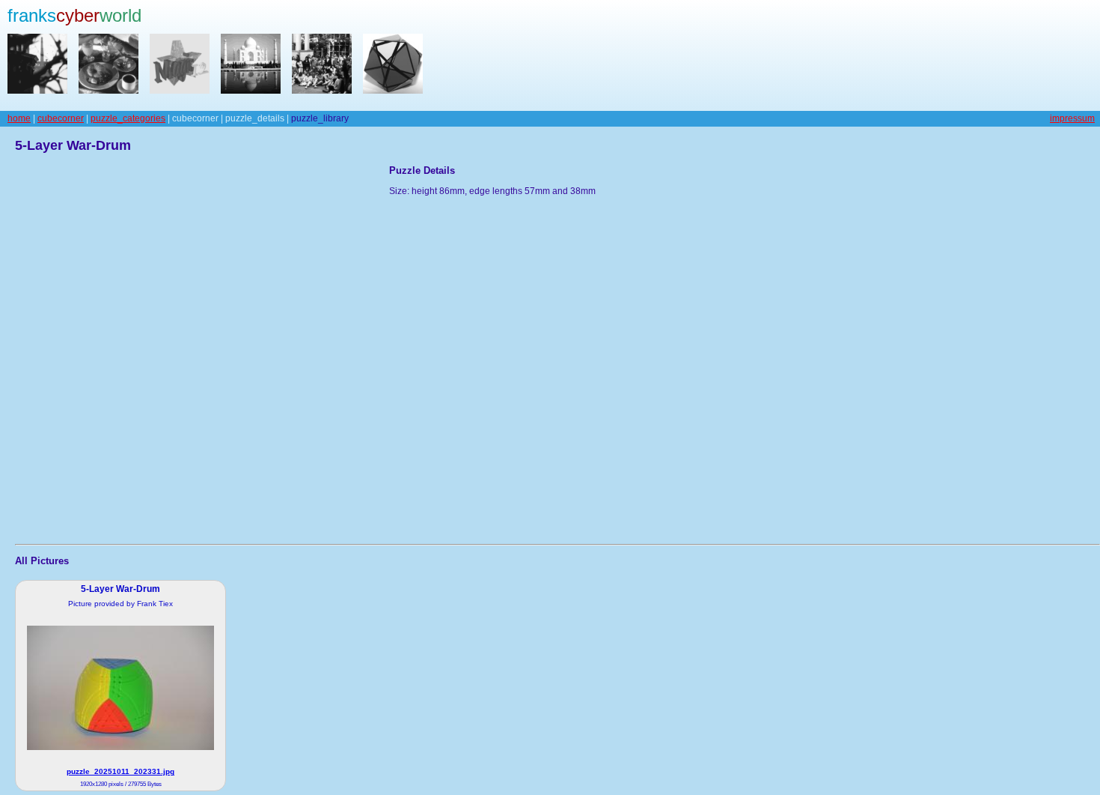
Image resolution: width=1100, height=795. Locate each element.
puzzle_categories (128, 118)
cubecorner (60, 118)
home (19, 118)
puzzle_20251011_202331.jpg (120, 771)
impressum (1072, 118)
